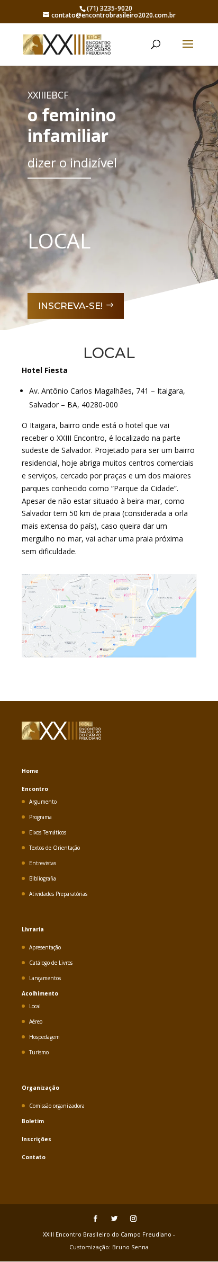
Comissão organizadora (57, 1105)
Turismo (39, 1052)
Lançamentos (45, 978)
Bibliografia (42, 878)
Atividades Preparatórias (58, 893)
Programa (40, 817)
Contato (34, 1157)
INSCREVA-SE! (70, 305)
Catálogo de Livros (50, 962)
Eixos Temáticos (47, 832)
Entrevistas (42, 863)
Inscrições (36, 1139)
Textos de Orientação (54, 847)
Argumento (43, 801)
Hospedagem (44, 1037)
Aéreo (35, 1021)
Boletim (33, 1121)
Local (35, 1006)
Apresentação (45, 947)
